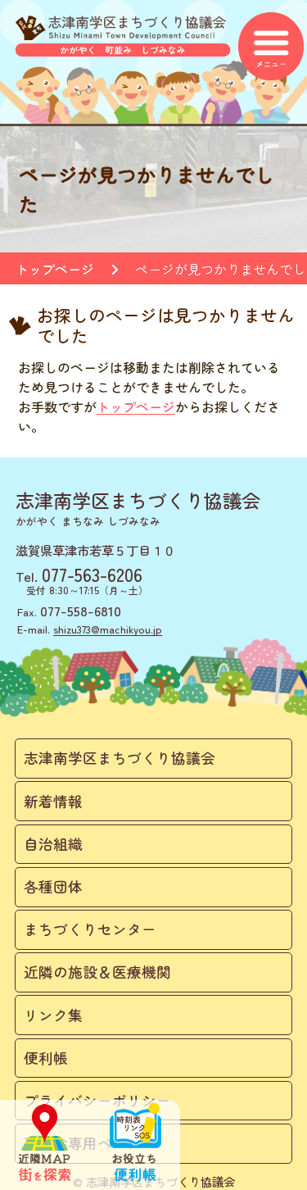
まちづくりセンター (90, 929)
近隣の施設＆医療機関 (97, 971)
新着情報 (53, 801)
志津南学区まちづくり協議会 (119, 757)
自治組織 (53, 843)
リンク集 (53, 1015)
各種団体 (53, 886)
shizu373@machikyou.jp (107, 629)
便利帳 (46, 1057)
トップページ (55, 269)
